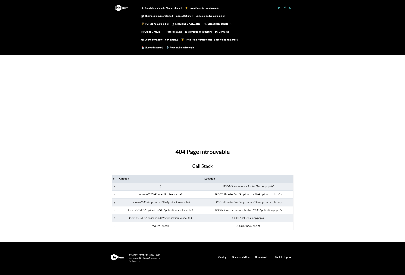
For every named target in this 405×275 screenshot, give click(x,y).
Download (261, 257)
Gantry (222, 257)
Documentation (240, 257)
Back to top (281, 257)
